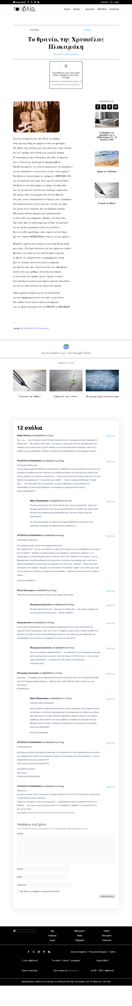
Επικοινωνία (104, 2)
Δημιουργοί (90, 9)
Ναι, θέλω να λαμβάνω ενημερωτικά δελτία (39, 891)
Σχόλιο (20, 833)
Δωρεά (116, 2)
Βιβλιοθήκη (102, 9)
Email (19, 877)
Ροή (111, 2)
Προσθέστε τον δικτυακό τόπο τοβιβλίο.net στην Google (66, 75)
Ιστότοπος (21, 885)
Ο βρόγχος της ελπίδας (66, 396)
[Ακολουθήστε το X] (34, 952)
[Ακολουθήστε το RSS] (49, 952)
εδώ (87, 981)
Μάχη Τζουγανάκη (39, 500)
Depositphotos (73, 970)
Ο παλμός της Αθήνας (107, 203)
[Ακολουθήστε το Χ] (103, 106)
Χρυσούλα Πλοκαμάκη (66, 54)
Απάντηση (110, 436)
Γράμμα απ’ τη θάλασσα (106, 171)
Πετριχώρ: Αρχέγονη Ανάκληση (102, 396)
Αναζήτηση (114, 9)
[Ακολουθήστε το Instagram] (115, 106)
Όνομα (20, 869)
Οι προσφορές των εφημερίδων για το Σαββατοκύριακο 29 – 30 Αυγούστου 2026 (107, 136)
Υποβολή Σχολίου (107, 896)
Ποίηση (87, 29)
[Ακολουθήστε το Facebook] (97, 106)
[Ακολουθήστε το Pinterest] (109, 106)
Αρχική (67, 9)
